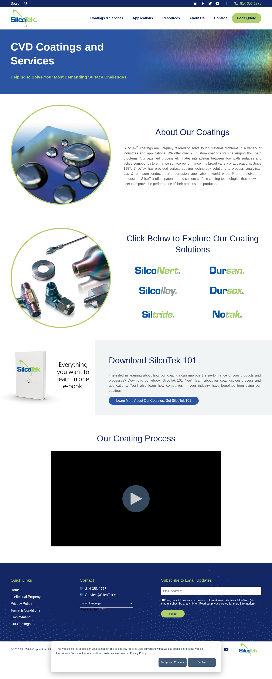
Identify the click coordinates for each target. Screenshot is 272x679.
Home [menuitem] (15, 590)
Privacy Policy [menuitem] (21, 603)
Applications (143, 18)
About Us (197, 18)
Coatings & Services (106, 18)
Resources (171, 18)
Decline (201, 662)
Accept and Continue (172, 662)
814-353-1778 (250, 3)
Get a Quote (246, 18)
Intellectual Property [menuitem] (26, 597)
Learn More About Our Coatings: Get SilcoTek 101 (153, 400)
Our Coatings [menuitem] (21, 624)
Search (16, 3)
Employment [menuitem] (20, 617)
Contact (220, 18)
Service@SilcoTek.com (102, 595)
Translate (113, 609)
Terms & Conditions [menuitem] (25, 610)
